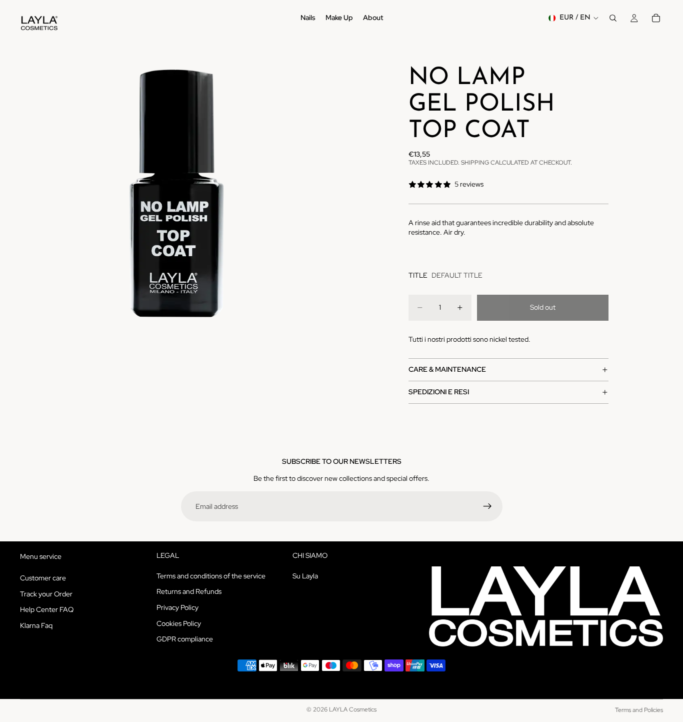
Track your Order (46, 593)
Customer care (43, 577)
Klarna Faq (36, 625)
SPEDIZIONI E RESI (438, 391)
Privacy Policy (177, 607)
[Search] (613, 18)
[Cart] (656, 18)
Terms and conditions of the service (211, 575)
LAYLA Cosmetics (352, 709)
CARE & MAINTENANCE (447, 369)
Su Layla (305, 575)
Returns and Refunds (189, 591)
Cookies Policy (178, 623)
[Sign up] (487, 506)
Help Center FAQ (47, 609)
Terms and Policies (639, 710)
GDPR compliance (184, 638)
